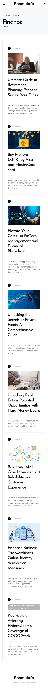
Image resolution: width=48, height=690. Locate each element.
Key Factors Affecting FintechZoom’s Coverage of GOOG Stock (19, 626)
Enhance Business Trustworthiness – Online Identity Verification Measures (22, 558)
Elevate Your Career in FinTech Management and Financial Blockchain (23, 241)
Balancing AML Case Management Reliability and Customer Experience (24, 477)
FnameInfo (24, 3)
